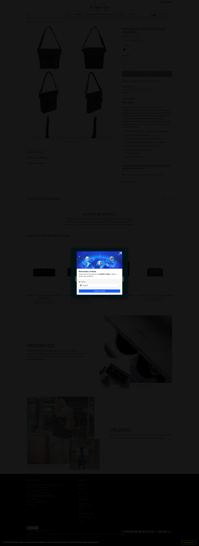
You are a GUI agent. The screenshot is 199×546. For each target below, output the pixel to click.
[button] (99, 285)
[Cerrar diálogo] (121, 253)
